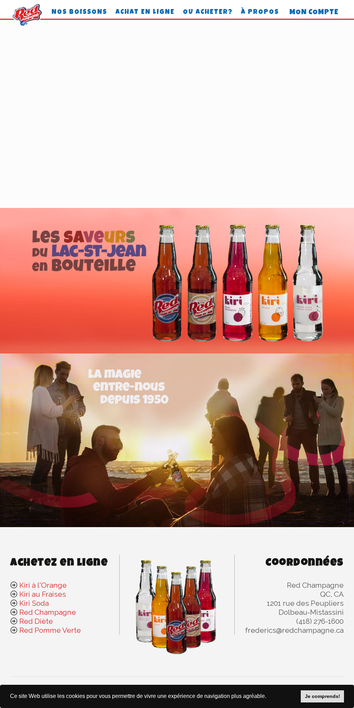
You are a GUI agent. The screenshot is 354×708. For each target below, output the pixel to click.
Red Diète (36, 621)
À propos (260, 12)
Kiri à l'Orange (43, 585)
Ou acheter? (208, 12)
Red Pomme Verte (50, 630)
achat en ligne (145, 12)
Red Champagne (47, 612)
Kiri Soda (34, 603)
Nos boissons (79, 12)
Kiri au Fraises (42, 594)
